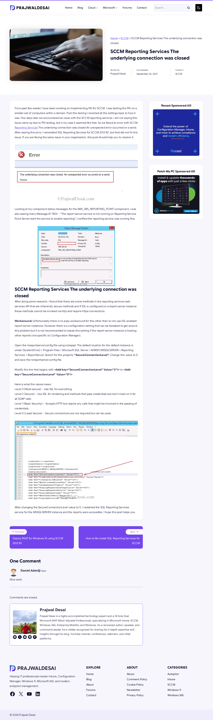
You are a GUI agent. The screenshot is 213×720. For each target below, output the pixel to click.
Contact (142, 7)
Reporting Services (26, 127)
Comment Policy (137, 679)
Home (69, 7)
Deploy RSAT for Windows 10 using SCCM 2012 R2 (38, 538)
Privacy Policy (135, 695)
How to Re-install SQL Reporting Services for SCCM (113, 538)
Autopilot (173, 674)
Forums (127, 7)
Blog (80, 7)
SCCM (124, 38)
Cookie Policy (135, 684)
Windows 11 (174, 690)
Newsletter (133, 690)
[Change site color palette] (198, 7)
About (90, 684)
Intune (171, 679)
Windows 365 (175, 695)
